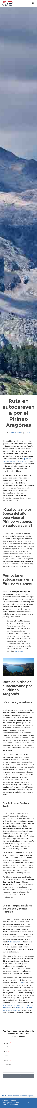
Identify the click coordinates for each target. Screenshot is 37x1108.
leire (28, 433)
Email (5, 1052)
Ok (28, 1103)
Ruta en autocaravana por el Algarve (18, 1096)
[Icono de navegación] (32, 3)
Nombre (6, 1043)
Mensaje (6, 1061)
